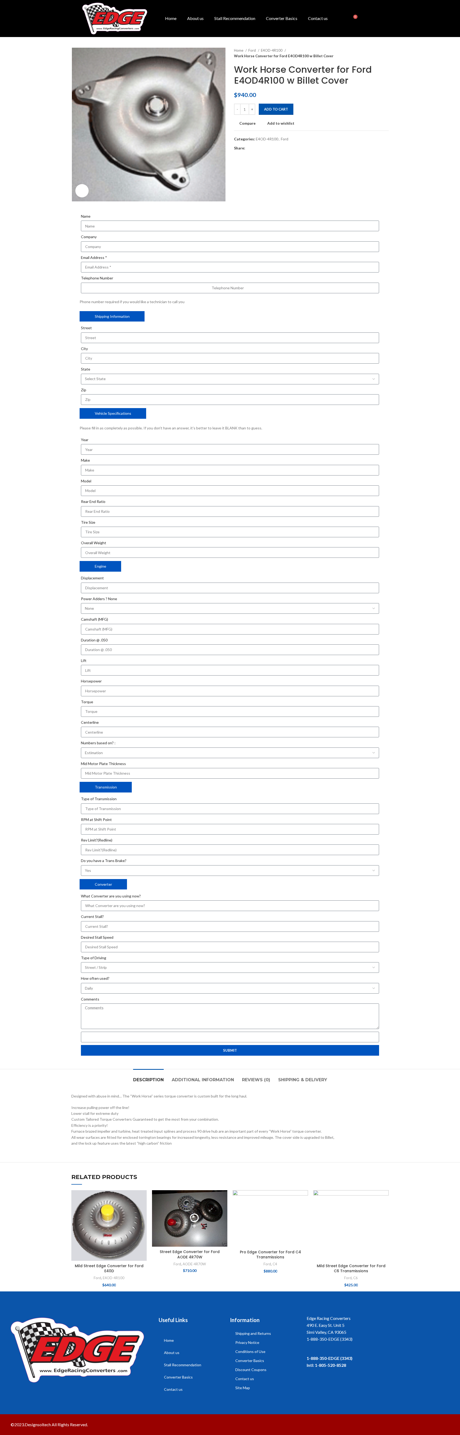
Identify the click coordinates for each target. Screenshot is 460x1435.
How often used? (95, 978)
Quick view (142, 1223)
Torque (87, 702)
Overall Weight (93, 542)
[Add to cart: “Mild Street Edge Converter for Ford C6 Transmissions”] (384, 1211)
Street (86, 328)
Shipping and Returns (253, 1333)
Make (85, 460)
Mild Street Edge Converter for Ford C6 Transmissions (351, 1268)
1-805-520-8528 (330, 1365)
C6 (355, 1278)
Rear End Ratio (93, 501)
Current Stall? (92, 916)
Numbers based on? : (98, 743)
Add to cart (276, 109)
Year (84, 439)
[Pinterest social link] (262, 148)
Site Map (242, 1387)
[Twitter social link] (256, 148)
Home (170, 18)
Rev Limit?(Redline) (96, 840)
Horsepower (91, 681)
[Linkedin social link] (268, 148)
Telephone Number (97, 278)
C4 (275, 1264)
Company (89, 236)
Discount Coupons (250, 1369)
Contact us (318, 18)
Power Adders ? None (99, 598)
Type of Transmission (99, 798)
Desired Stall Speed (97, 937)
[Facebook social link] (250, 148)
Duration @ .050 (94, 640)
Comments (90, 999)
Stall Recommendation (234, 18)
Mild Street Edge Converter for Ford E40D (109, 1268)
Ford (252, 50)
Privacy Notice (247, 1342)
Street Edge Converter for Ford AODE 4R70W (190, 1254)
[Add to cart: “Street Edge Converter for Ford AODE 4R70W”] (223, 1211)
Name (86, 216)
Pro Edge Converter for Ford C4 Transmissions (270, 1254)
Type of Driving (93, 958)
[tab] (148, 1077)
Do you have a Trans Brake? (103, 860)
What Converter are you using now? (111, 896)
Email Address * (94, 257)
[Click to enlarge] (82, 190)
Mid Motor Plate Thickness (103, 763)
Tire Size (88, 522)
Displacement (92, 578)
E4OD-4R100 (272, 50)
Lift (84, 660)
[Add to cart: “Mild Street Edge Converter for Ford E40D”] (142, 1211)
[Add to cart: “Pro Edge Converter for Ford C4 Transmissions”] (304, 1211)
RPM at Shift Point (96, 819)
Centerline (90, 722)
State (85, 369)
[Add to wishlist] (142, 1199)
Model (86, 481)
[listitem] (378, 1339)
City (84, 348)
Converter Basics (281, 18)
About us (195, 18)
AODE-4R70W (194, 1264)
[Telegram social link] (274, 148)
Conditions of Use (250, 1351)
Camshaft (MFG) (94, 619)
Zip (83, 390)
